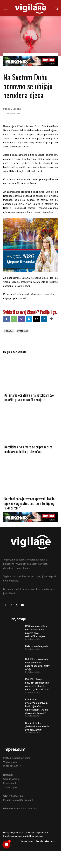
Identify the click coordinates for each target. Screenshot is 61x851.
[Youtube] (22, 605)
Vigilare (16, 109)
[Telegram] (29, 319)
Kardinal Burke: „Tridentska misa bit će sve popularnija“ (37, 726)
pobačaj (9, 331)
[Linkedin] (44, 319)
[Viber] (21, 319)
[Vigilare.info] (30, 8)
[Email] (36, 319)
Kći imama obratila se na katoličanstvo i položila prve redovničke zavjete (29, 397)
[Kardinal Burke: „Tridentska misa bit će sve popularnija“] (17, 725)
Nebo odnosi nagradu (36, 646)
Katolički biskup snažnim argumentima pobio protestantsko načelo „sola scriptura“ (37, 684)
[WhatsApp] (14, 319)
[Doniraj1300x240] (30, 68)
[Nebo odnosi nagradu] (17, 648)
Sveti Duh (22, 331)
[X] (17, 605)
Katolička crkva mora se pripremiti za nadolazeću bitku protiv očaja (28, 449)
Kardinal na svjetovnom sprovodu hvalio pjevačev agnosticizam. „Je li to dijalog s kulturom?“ (29, 503)
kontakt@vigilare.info (23, 800)
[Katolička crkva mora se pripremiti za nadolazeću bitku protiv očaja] (30, 425)
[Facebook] (6, 319)
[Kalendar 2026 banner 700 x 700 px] (30, 245)
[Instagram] (11, 605)
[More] (51, 319)
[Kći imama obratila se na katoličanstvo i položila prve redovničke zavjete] (30, 373)
